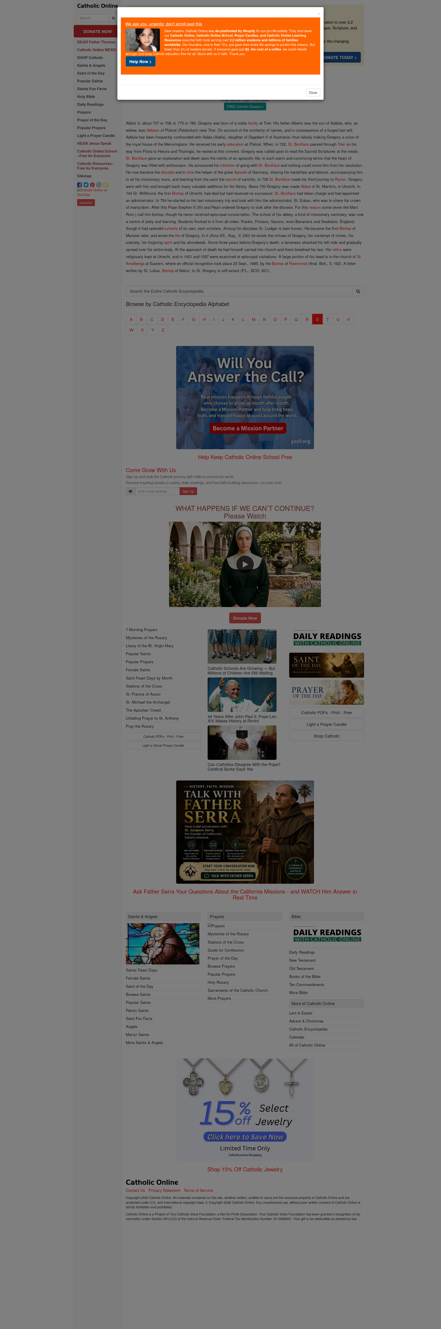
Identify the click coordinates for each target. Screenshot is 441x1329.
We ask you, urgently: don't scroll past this (163, 24)
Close (313, 92)
